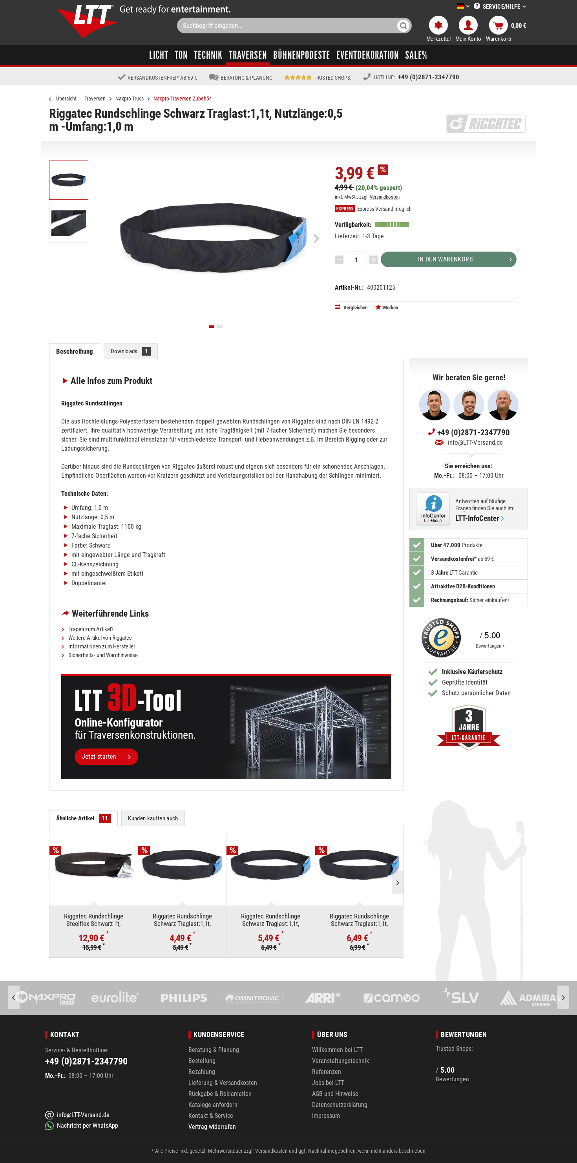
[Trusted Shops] (439, 637)
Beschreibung (74, 351)
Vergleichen (354, 307)
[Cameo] (322, 998)
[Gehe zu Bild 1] (211, 326)
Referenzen (326, 1071)
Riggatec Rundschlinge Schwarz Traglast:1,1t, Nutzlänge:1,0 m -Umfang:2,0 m (182, 920)
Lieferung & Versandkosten (222, 1082)
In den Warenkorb (445, 259)
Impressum (326, 1115)
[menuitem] (451, 6)
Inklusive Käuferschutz (472, 672)
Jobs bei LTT (328, 1082)
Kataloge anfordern (212, 1104)
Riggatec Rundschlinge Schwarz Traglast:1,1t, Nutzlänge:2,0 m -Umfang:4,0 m (359, 920)
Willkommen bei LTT (337, 1049)
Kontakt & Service (210, 1115)
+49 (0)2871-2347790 (428, 77)
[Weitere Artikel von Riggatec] (487, 123)
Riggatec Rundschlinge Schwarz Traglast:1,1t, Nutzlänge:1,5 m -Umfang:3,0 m (271, 920)
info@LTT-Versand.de (475, 442)
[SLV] (391, 998)
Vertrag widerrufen (212, 1126)
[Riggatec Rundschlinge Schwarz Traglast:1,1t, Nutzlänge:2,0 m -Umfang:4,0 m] (359, 865)
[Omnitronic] (184, 998)
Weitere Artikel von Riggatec (99, 637)
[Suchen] (403, 25)
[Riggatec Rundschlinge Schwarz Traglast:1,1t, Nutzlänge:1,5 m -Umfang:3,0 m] (270, 865)
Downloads (129, 351)
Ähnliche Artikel (82, 818)
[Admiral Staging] (460, 998)
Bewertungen (452, 1079)
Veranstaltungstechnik (340, 1060)
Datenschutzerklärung (339, 1104)
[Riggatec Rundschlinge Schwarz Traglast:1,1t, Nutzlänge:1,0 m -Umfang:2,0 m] (182, 865)
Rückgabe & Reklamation (220, 1093)
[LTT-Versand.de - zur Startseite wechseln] (88, 21)
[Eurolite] (46, 998)
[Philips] (115, 998)
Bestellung (201, 1060)
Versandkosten (385, 197)
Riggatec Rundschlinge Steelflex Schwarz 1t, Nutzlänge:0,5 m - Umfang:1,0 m (93, 920)
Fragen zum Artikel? (90, 629)
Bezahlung (201, 1071)
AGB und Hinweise (335, 1093)
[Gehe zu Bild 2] (219, 326)
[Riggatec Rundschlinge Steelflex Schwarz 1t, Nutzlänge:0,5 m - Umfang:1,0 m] (93, 865)
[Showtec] (530, 998)
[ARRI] (253, 998)
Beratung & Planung (213, 1049)
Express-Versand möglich (384, 209)
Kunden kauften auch (153, 818)
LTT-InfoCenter (477, 518)
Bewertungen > (490, 646)
